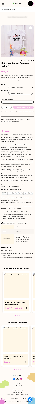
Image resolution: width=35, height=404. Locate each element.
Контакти (6, 397)
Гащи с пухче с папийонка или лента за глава (15, 303)
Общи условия (24, 397)
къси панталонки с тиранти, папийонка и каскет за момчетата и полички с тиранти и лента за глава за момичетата (17, 161)
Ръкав (3, 84)
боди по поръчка (20, 119)
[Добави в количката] (26, 308)
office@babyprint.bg (17, 390)
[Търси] (32, 9)
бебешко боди (9, 119)
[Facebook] (14, 379)
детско (3, 121)
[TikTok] (17, 379)
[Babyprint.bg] (17, 3)
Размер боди (5, 90)
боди (14, 119)
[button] (30, 27)
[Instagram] (21, 379)
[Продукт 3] (19, 315)
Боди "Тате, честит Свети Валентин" (13, 357)
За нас (2, 397)
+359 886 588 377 (18, 385)
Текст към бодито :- (7, 99)
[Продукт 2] (17, 315)
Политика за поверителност (14, 397)
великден (28, 119)
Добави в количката (23, 107)
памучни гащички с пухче (7, 146)
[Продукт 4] (20, 369)
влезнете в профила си (13, 257)
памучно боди (15, 121)
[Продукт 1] (15, 315)
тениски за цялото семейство (20, 174)
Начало (9, 17)
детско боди (8, 121)
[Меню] (3, 3)
